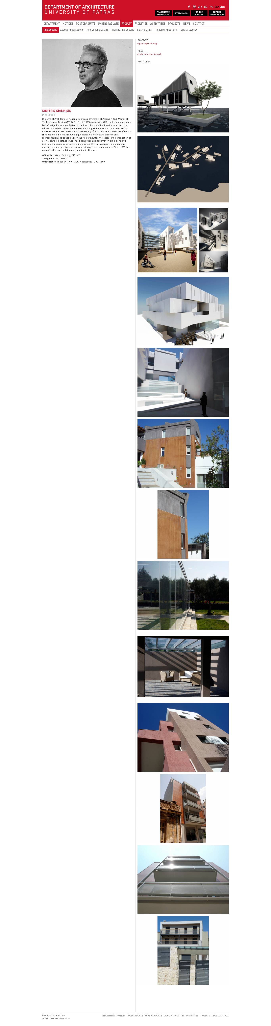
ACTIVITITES (157, 23)
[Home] (79, 10)
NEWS (186, 23)
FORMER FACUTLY (188, 29)
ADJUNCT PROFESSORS (72, 29)
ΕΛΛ (217, 6)
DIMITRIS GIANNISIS (56, 111)
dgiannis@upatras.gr (147, 44)
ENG (222, 6)
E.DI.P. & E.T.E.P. (145, 29)
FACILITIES (141, 23)
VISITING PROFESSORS (123, 29)
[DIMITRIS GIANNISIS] (183, 98)
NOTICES (68, 23)
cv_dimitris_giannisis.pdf (149, 54)
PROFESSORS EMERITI (98, 29)
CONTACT (199, 23)
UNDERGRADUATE (108, 23)
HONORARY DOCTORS (166, 29)
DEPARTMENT (52, 23)
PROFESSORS (50, 29)
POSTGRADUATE (85, 23)
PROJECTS (174, 23)
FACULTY (126, 23)
